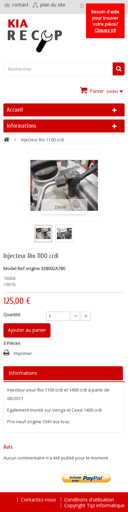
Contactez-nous (39, 499)
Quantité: (12, 314)
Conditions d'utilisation (89, 499)
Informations (21, 126)
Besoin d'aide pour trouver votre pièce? (105, 21)
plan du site (53, 4)
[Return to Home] (6, 140)
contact (20, 4)
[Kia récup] (64, 36)
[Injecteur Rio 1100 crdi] (43, 233)
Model (9, 268)
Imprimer (23, 353)
